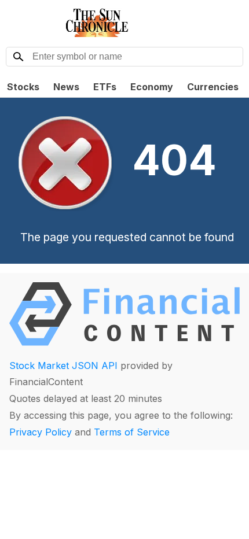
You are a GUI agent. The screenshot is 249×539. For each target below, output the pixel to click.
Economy (151, 87)
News (66, 87)
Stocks (23, 87)
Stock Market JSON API (63, 365)
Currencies (213, 87)
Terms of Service (132, 432)
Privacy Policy (40, 432)
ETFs (104, 87)
